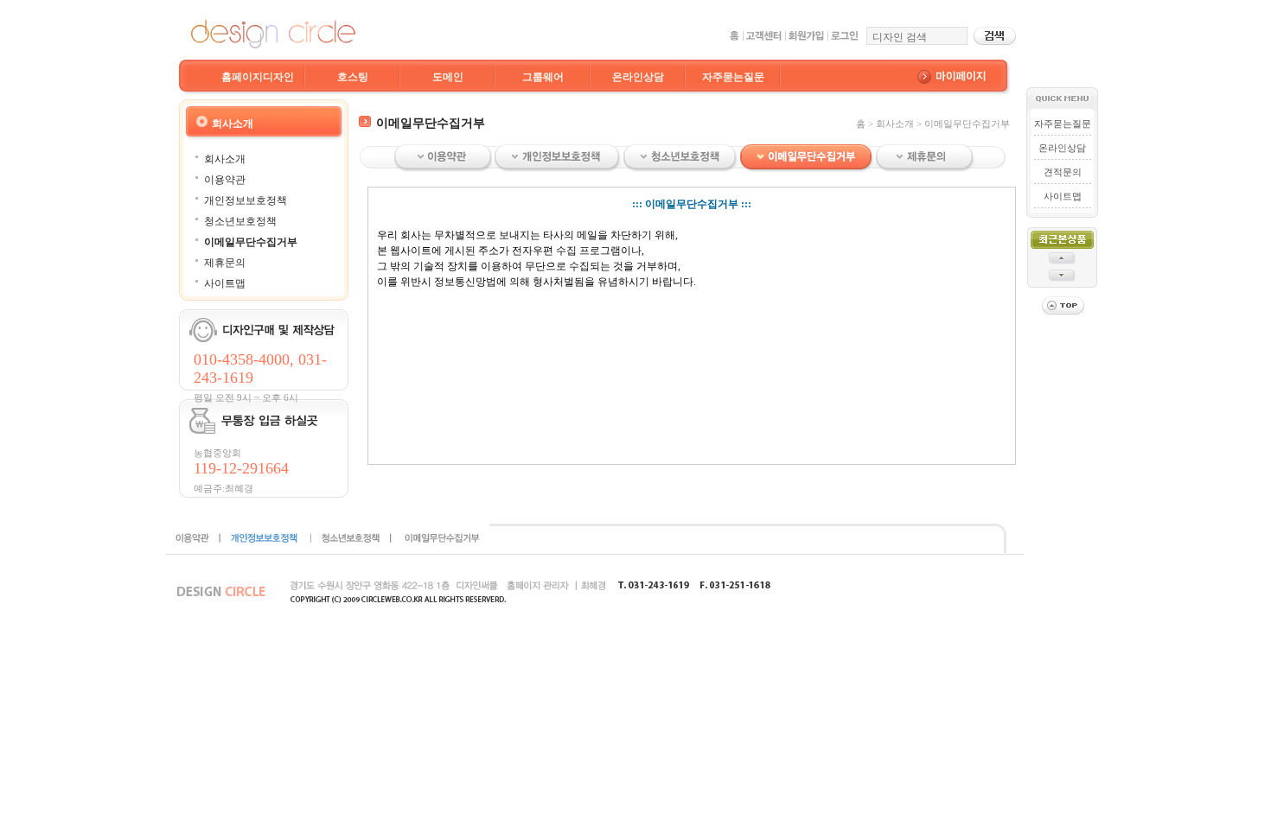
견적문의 (1063, 172)
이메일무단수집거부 (250, 242)
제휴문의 (225, 263)
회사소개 (225, 159)
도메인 (447, 77)
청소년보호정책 (240, 221)
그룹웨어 (543, 77)
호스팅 (352, 77)
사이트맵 (225, 283)
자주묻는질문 (733, 77)
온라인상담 (638, 77)
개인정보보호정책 (245, 200)
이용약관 (225, 180)
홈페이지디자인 (257, 77)
